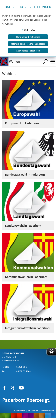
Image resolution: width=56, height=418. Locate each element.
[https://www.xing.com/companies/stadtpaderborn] (13, 388)
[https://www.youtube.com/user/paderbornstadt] (21, 388)
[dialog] (28, 28)
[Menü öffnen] (53, 61)
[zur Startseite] (20, 61)
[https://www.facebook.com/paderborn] (4, 388)
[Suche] (45, 61)
